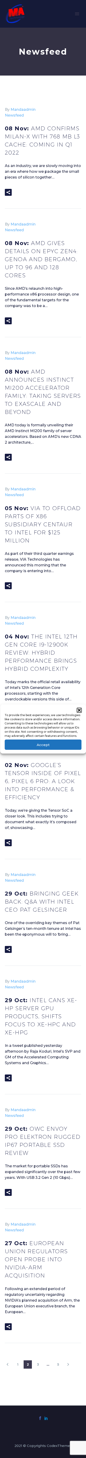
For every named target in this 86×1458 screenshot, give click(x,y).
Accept (43, 744)
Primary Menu (77, 13)
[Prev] (7, 1364)
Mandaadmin (23, 109)
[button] (79, 710)
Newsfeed (14, 115)
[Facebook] (40, 1418)
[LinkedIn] (46, 1418)
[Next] (68, 1364)
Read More (31, 192)
